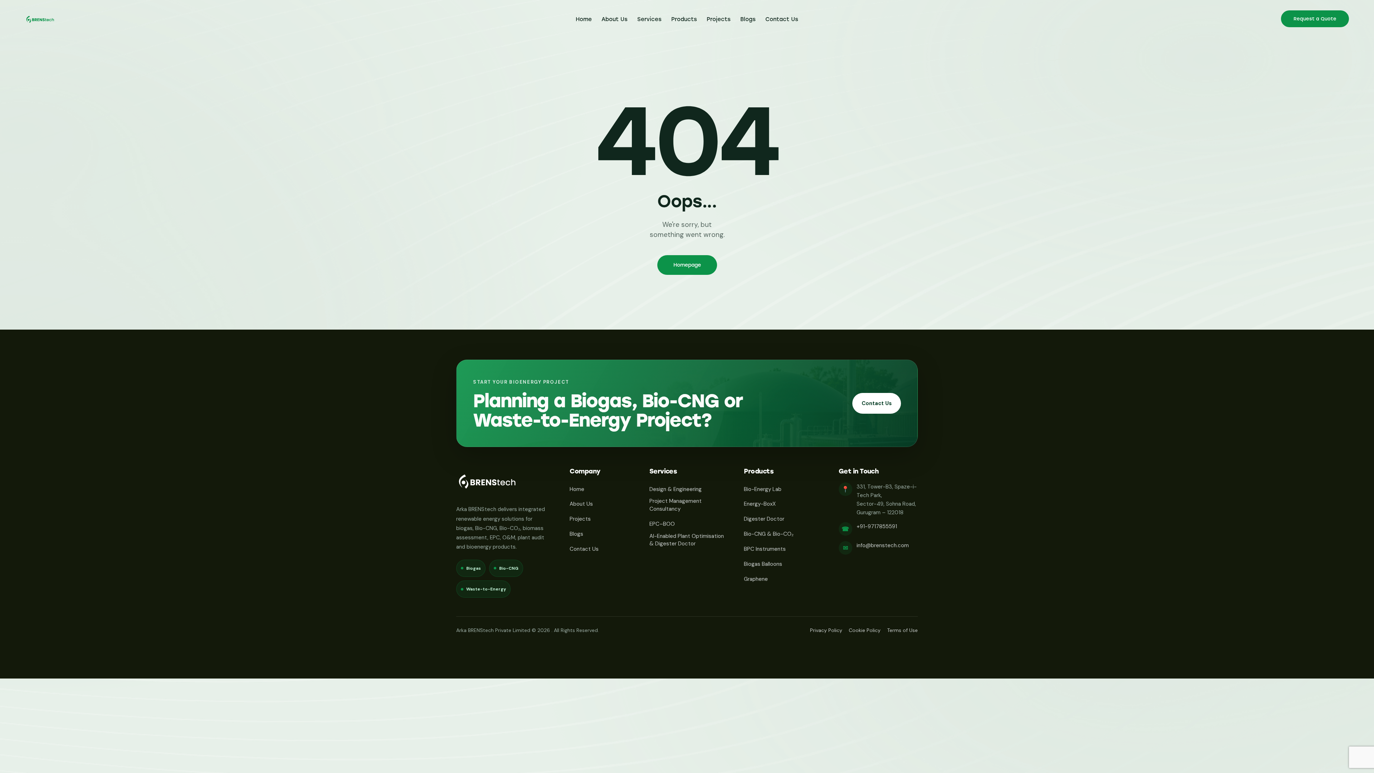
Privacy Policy (826, 630)
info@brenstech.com (883, 545)
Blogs (576, 534)
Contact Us (877, 403)
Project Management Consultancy (675, 504)
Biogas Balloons (763, 564)
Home (577, 489)
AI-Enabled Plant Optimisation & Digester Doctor (686, 540)
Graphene (756, 579)
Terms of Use (902, 630)
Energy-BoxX (760, 503)
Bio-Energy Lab (762, 489)
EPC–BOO (662, 524)
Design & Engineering (675, 489)
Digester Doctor (764, 518)
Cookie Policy (865, 630)
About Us (581, 503)
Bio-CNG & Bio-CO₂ (769, 534)
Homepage (687, 265)
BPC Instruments (765, 549)
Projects (580, 518)
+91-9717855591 (877, 526)
